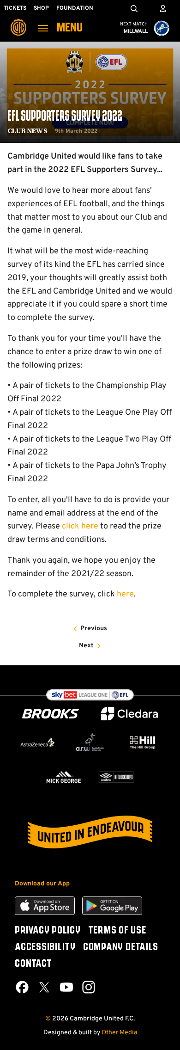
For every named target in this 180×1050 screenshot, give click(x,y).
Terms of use (117, 930)
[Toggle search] (133, 8)
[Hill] (142, 742)
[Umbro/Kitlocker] (116, 777)
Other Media (119, 1033)
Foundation (74, 8)
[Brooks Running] (50, 713)
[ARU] (90, 742)
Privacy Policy (48, 930)
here (125, 594)
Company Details (120, 947)
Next (86, 646)
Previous (93, 628)
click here (80, 526)
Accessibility (45, 947)
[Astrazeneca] (37, 742)
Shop (41, 8)
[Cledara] (129, 713)
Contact (33, 964)
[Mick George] (63, 777)
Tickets (15, 8)
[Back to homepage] (18, 20)
